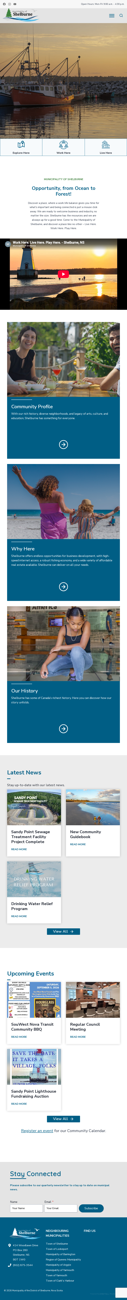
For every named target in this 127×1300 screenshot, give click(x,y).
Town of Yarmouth (56, 1275)
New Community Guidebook (85, 834)
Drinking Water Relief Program (32, 906)
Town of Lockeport (57, 1249)
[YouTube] (15, 4)
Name (13, 1202)
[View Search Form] (121, 15)
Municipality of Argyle (58, 1265)
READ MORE (19, 849)
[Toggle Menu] (111, 15)
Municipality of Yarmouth (60, 1270)
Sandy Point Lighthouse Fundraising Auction (33, 1094)
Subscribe (91, 1208)
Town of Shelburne (57, 1244)
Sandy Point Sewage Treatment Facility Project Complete (30, 836)
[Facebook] (4, 4)
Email (49, 1202)
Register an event (37, 1130)
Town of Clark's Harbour (60, 1281)
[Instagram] (9, 4)
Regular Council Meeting (85, 1027)
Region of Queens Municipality (63, 1259)
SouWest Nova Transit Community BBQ (32, 1027)
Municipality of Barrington (60, 1254)
